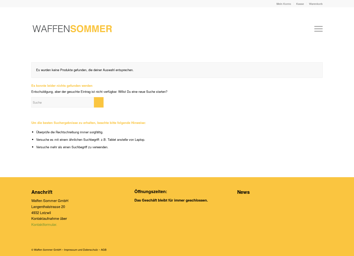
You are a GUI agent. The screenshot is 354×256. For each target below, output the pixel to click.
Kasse (300, 4)
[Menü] (317, 28)
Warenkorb (316, 4)
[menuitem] (284, 3)
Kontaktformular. (44, 224)
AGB (103, 249)
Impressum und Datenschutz (81, 249)
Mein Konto (283, 4)
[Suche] (305, 28)
